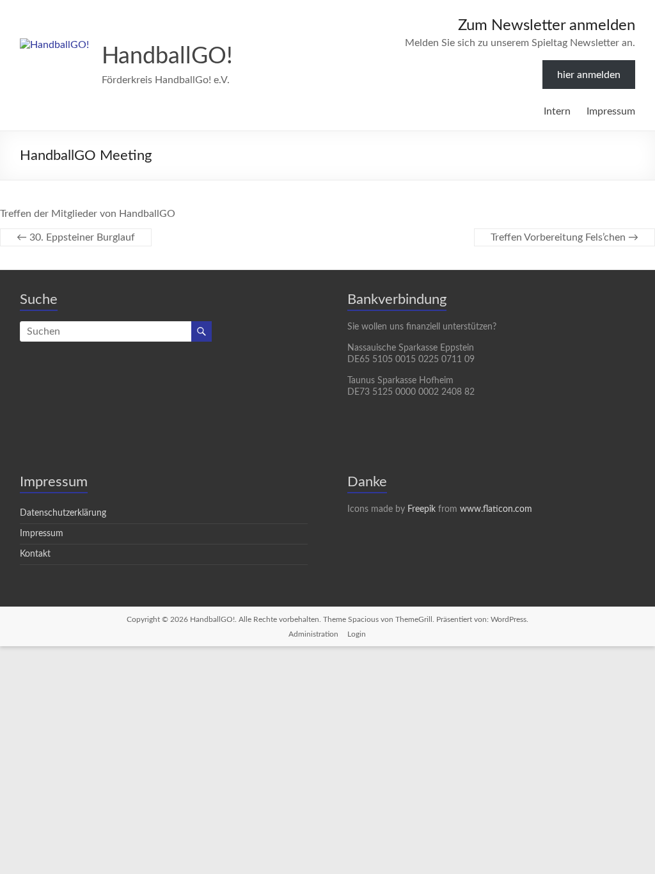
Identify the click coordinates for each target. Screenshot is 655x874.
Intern (557, 111)
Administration (313, 634)
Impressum (611, 111)
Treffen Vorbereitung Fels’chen (564, 237)
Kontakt (35, 554)
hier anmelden (588, 75)
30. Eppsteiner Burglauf (76, 237)
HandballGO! (167, 56)
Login (356, 634)
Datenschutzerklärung (63, 513)
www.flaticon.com (496, 509)
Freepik (421, 509)
